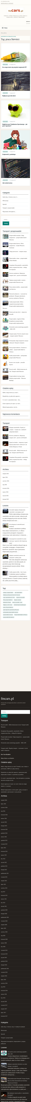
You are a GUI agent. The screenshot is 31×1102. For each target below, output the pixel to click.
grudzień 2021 (4, 866)
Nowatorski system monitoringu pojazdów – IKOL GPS (13, 743)
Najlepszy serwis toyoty (7, 604)
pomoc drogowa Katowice (8, 607)
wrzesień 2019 (4, 950)
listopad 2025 (6, 499)
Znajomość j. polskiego (9, 154)
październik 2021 (5, 873)
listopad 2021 (4, 869)
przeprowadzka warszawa (8, 614)
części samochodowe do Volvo (9, 597)
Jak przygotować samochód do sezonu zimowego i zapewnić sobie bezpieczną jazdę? (18, 541)
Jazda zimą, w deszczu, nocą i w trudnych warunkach (13, 1026)
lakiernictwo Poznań (7, 602)
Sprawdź (5, 64)
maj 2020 (3, 935)
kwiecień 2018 (4, 990)
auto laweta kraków (18, 592)
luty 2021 (3, 902)
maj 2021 (3, 891)
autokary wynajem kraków (8, 592)
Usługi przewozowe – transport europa (18, 251)
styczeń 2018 (4, 1001)
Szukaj (28, 21)
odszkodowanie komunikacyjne (20, 604)
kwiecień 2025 (4, 829)
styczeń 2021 (4, 906)
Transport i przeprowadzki (8, 208)
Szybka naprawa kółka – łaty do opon (17, 572)
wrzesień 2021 (4, 877)
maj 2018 (3, 987)
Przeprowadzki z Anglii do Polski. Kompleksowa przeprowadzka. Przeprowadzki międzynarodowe (17, 321)
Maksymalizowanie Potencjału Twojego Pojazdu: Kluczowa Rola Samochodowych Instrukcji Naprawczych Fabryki (19, 1081)
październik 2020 (5, 917)
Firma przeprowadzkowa (7, 599)
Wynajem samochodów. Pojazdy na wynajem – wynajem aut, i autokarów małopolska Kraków (17, 430)
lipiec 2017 (3, 1012)
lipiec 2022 (3, 847)
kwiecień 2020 (4, 939)
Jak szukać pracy (7, 183)
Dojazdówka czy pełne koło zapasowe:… (12, 396)
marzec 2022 (4, 855)
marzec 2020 (4, 943)
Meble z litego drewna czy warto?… (11, 392)
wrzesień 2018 (4, 972)
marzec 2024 (4, 836)
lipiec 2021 (3, 884)
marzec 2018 (4, 994)
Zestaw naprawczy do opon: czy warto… (12, 403)
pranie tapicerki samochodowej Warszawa (11, 609)
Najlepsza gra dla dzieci (9, 95)
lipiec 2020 (3, 928)
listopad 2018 (4, 965)
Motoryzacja (5, 200)
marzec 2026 (5, 492)
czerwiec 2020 (4, 932)
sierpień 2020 (4, 924)
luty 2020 (3, 946)
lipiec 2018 (3, 979)
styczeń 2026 (5, 495)
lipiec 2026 (5, 477)
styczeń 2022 (4, 862)
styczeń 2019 (4, 957)
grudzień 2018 (4, 961)
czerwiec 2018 (4, 983)
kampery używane (17, 599)
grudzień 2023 (4, 840)
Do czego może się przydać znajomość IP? (14, 67)
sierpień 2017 (4, 1009)
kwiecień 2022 (4, 851)
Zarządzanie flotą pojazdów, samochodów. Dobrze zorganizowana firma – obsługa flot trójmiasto (18, 267)
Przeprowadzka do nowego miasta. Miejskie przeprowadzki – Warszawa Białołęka (17, 378)
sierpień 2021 (4, 880)
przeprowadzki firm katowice (8, 617)
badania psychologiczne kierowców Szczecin (11, 594)
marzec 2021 (4, 899)
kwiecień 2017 (4, 1016)
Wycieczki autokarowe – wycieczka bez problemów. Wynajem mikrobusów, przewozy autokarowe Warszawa (18, 296)
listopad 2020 (4, 913)
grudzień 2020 (4, 910)
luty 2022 (3, 858)
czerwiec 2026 (6, 481)
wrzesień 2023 (4, 844)
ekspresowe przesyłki (20, 597)
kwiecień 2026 (6, 488)
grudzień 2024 (4, 833)
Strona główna (4, 33)
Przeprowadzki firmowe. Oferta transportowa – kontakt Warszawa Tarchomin (16, 246)
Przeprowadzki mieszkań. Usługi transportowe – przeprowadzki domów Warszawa (18, 237)
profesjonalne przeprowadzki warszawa (10, 612)
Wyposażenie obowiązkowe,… (9, 211)
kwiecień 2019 (4, 954)
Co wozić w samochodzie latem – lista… (12, 400)
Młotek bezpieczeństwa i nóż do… (10, 407)
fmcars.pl (7, 698)
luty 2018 (3, 998)
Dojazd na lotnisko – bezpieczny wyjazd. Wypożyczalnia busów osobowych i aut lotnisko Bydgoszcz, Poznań (18, 444)
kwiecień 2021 (4, 895)
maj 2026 (5, 484)
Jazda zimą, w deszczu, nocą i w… (10, 197)
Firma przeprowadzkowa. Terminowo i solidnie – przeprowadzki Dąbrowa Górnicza (18, 350)
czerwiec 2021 (4, 888)
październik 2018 (5, 968)
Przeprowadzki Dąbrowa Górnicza (20, 614)
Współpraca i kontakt (7, 3)
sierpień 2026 (6, 473)
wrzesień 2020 (4, 921)
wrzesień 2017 (4, 1005)
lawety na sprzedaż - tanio (17, 602)
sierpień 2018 (4, 976)
